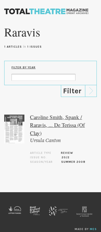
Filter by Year (24, 67)
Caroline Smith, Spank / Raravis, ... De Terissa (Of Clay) (57, 124)
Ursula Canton (45, 140)
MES (93, 229)
